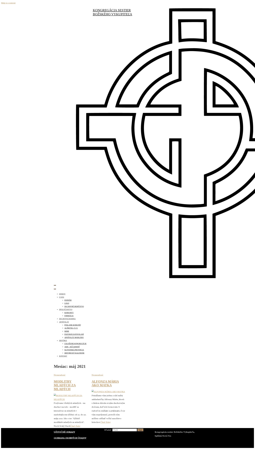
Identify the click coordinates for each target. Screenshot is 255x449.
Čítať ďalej (75, 426)
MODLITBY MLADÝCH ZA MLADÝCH (65, 385)
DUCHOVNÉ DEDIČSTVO (74, 306)
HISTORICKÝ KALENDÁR (74, 353)
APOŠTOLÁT (64, 322)
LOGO (66, 303)
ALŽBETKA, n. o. (71, 328)
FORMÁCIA (68, 316)
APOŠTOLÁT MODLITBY (74, 337)
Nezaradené (59, 375)
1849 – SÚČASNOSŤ (72, 347)
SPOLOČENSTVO (65, 309)
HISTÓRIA (63, 341)
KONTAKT (63, 356)
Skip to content (8, 3)
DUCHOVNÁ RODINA (67, 319)
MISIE (66, 331)
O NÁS (61, 297)
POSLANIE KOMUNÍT (72, 325)
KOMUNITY (69, 313)
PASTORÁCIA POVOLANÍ (74, 334)
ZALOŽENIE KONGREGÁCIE (75, 344)
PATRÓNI (67, 300)
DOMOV (62, 294)
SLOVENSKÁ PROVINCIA (74, 350)
